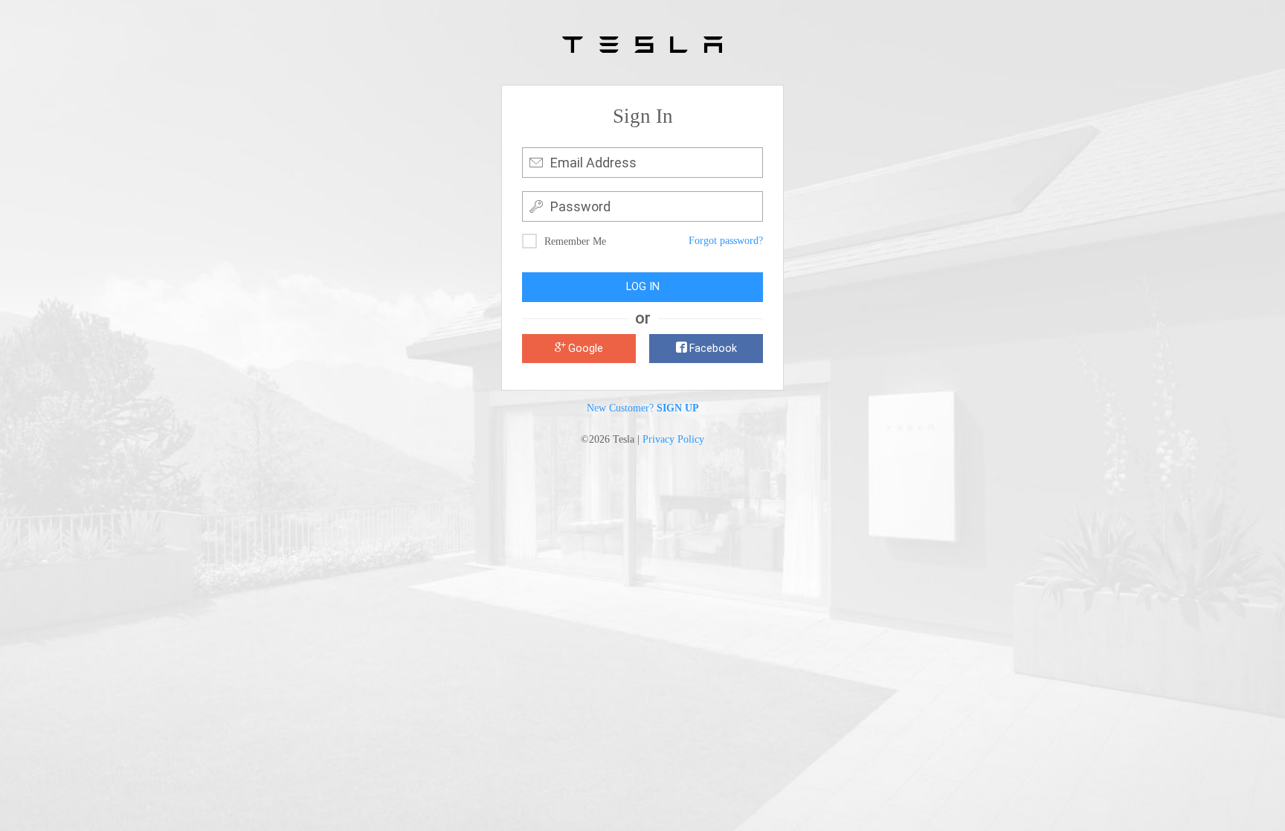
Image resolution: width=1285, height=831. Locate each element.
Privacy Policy (673, 439)
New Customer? (643, 408)
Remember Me (575, 241)
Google (584, 348)
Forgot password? (726, 240)
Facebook (711, 348)
